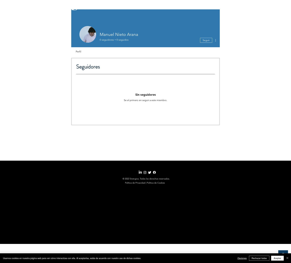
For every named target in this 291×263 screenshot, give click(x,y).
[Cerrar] (287, 258)
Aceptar (277, 258)
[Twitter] (150, 172)
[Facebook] (154, 172)
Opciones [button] (242, 258)
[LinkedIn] (140, 172)
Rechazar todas (259, 258)
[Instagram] (145, 172)
